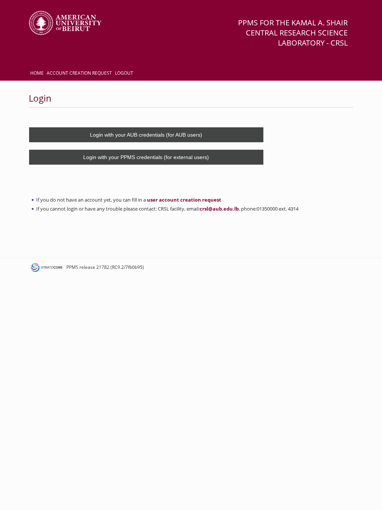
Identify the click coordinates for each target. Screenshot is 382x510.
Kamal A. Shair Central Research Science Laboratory (297, 33)
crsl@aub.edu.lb (219, 208)
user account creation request (184, 199)
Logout (124, 73)
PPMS (72, 267)
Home (37, 73)
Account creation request (79, 73)
